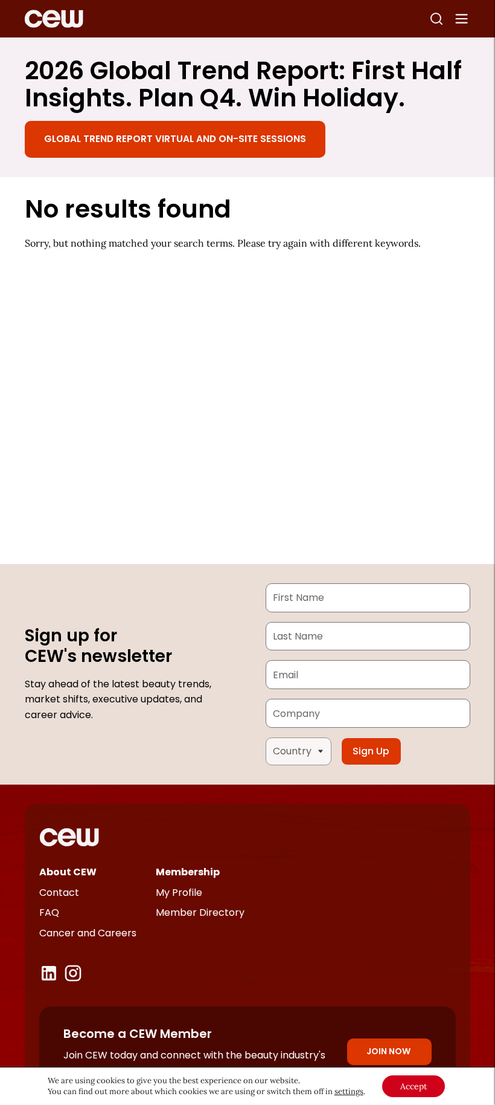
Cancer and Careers (87, 933)
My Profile (179, 892)
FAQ (49, 912)
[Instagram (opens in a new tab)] (73, 973)
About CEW (68, 872)
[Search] (436, 18)
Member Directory (200, 912)
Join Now (388, 1051)
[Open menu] (461, 18)
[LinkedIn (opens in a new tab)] (49, 973)
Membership (188, 872)
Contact (59, 892)
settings (348, 1091)
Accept (413, 1086)
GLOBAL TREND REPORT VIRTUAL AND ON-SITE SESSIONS (175, 138)
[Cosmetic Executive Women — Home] (54, 19)
